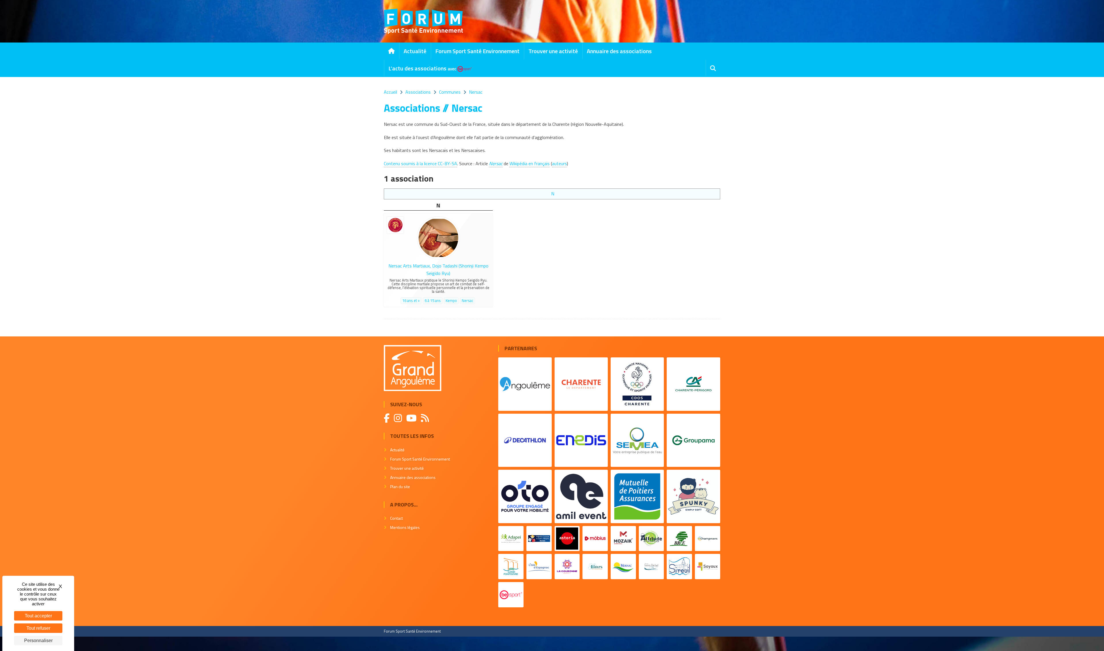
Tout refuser (38, 628)
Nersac (496, 163)
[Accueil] (391, 51)
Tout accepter (38, 615)
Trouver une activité (553, 51)
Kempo (451, 300)
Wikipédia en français (529, 163)
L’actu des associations (422, 68)
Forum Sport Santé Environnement (477, 51)
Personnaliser (38, 640)
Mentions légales (405, 527)
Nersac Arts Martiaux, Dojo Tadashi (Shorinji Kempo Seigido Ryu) (438, 269)
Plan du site (400, 487)
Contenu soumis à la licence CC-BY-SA (420, 163)
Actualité (415, 51)
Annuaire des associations (619, 51)
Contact (396, 518)
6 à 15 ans (433, 300)
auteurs (559, 163)
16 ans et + (411, 300)
